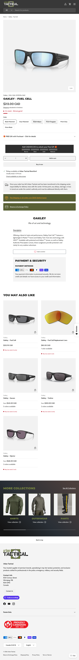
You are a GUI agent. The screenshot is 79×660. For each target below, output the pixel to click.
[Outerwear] (39, 504)
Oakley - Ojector (9, 456)
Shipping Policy (25, 655)
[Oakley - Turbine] (58, 375)
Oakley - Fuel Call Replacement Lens (54, 340)
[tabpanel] (39, 240)
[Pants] (65, 504)
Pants (65, 518)
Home (5, 17)
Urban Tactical (11, 651)
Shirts (14, 518)
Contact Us (9, 591)
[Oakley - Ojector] (20, 433)
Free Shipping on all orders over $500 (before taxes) (28, 198)
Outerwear (39, 518)
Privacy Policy (36, 655)
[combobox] (39, 10)
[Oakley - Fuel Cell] (20, 317)
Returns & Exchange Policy (19, 207)
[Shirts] (14, 504)
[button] (70, 4)
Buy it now (39, 164)
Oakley (5, 95)
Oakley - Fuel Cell (13, 17)
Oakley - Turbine (47, 398)
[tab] (17, 230)
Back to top (39, 540)
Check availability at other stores (16, 176)
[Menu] (74, 4)
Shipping (6, 107)
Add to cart (52, 158)
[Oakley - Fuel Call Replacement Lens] (58, 317)
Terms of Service (47, 655)
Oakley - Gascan (9, 398)
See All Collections (69, 488)
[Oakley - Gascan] (20, 375)
